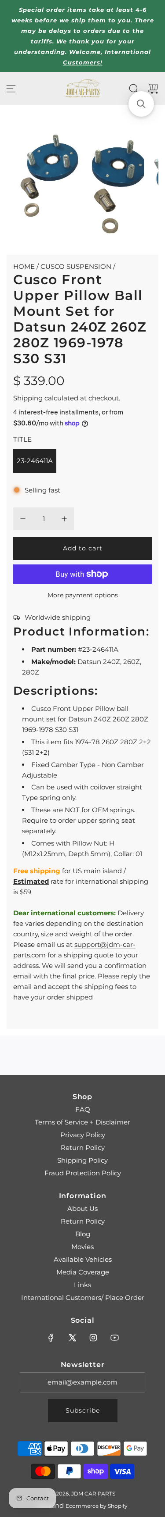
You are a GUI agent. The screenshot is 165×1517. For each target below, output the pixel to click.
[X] (72, 1337)
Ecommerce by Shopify (97, 1506)
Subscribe (83, 1410)
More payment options (83, 595)
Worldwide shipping (58, 617)
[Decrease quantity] (23, 518)
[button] (141, 104)
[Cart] (153, 88)
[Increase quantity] (64, 518)
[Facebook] (51, 1337)
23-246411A (35, 461)
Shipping (28, 398)
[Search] (133, 88)
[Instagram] (93, 1337)
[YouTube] (114, 1337)
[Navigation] (11, 89)
